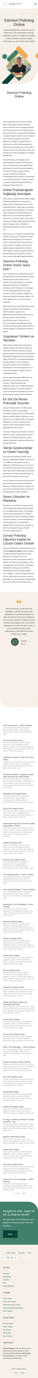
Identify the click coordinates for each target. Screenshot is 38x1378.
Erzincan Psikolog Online (12, 740)
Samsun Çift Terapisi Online (14, 1034)
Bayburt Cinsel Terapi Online (14, 1137)
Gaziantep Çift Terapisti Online (15, 794)
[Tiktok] (15, 1257)
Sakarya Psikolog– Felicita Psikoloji (16, 1062)
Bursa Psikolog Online (11, 970)
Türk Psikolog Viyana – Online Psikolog (18, 875)
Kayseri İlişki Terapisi (11, 1150)
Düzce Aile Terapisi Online (13, 809)
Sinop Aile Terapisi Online (13, 1164)
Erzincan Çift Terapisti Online (14, 860)
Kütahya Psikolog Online (12, 938)
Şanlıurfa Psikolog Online (13, 922)
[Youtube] (11, 1257)
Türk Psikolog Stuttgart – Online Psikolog (19, 890)
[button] (35, 4)
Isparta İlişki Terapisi (11, 1092)
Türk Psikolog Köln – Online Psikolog (17, 725)
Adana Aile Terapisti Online (13, 987)
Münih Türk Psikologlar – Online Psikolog (19, 1047)
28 (24, 1193)
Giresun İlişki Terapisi (11, 1019)
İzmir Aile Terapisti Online (13, 1077)
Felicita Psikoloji (21, 1369)
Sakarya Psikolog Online (12, 843)
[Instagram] (4, 1257)
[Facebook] (8, 1257)
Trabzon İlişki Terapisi (11, 955)
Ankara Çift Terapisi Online (13, 1107)
